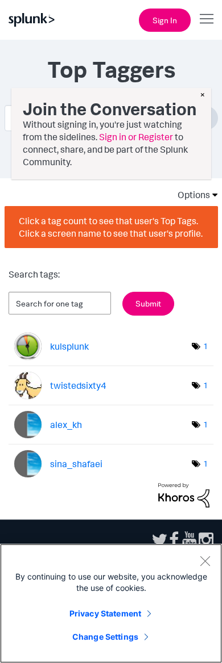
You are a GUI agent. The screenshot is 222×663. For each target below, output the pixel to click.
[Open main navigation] (206, 19)
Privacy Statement (105, 613)
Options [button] (190, 194)
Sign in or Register (136, 136)
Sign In (165, 20)
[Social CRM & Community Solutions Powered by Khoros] (183, 494)
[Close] (205, 561)
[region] (111, 603)
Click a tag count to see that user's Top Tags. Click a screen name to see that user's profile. (111, 227)
